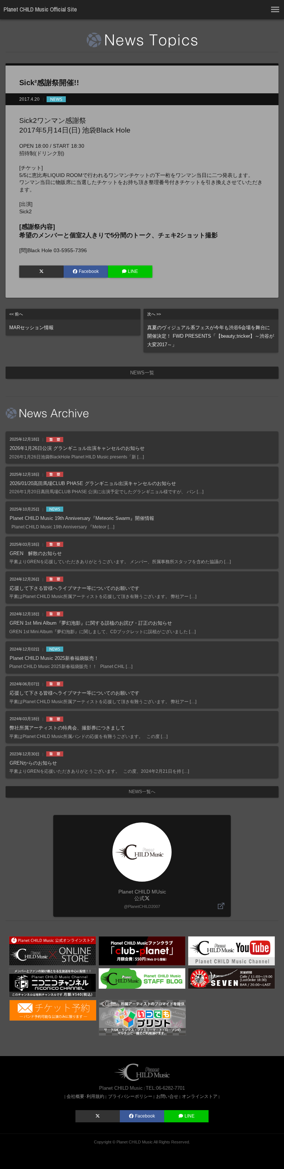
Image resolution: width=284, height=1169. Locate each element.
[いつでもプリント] (142, 1017)
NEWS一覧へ (142, 791)
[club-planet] (142, 950)
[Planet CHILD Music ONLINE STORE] (52, 950)
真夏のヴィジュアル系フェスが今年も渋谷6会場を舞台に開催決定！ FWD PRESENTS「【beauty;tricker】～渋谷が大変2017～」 (210, 329)
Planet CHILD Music (134, 1142)
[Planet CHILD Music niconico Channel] (52, 982)
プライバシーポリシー (130, 1096)
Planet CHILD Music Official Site (40, 9)
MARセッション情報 (31, 321)
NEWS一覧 (142, 372)
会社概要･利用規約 (85, 1096)
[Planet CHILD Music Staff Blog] (142, 978)
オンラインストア (199, 1096)
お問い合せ (167, 1096)
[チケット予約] (53, 1010)
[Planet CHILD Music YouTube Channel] (231, 950)
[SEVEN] (231, 978)
